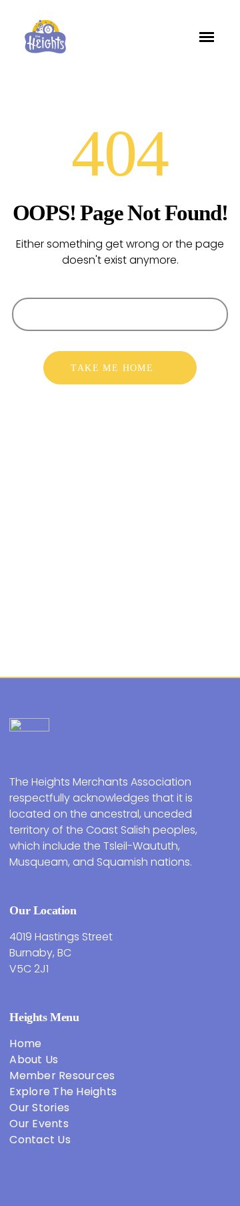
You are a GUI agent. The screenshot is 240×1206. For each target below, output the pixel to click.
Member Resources (62, 1075)
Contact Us (40, 1139)
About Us (33, 1059)
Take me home (112, 368)
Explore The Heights (63, 1091)
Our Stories (39, 1107)
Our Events (39, 1123)
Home (25, 1043)
